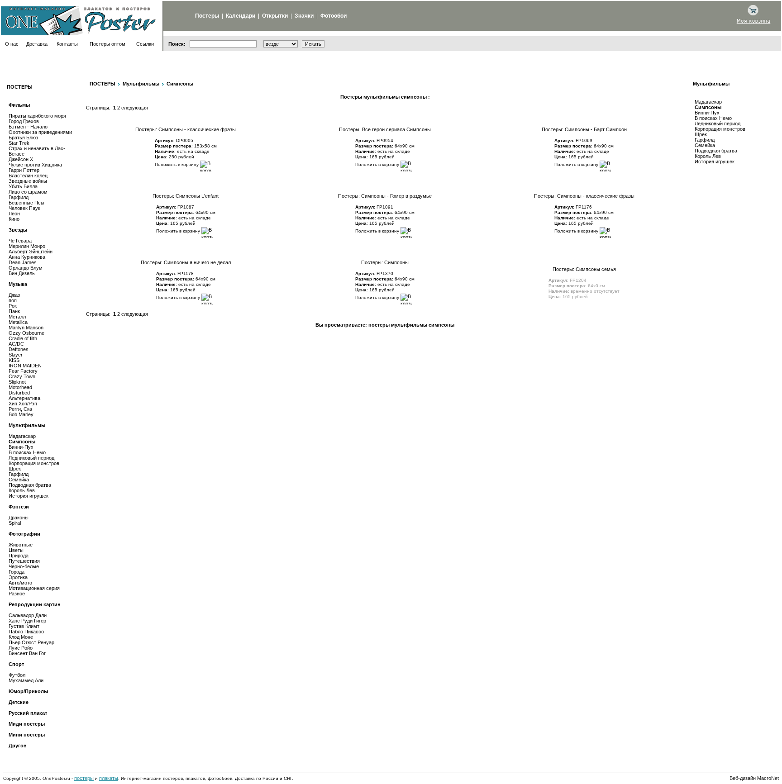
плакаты (108, 778)
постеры (84, 778)
